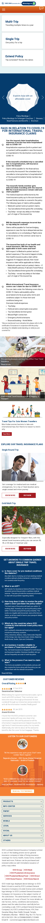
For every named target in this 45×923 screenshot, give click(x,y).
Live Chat (41, 8)
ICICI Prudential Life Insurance (22, 873)
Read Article (6, 364)
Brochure (34, 121)
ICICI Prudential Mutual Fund (16, 876)
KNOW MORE (10, 495)
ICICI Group (17, 870)
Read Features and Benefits (17, 121)
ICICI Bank (28, 870)
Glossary (39, 118)
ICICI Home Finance (14, 879)
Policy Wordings (22, 116)
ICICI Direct (35, 876)
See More (6, 434)
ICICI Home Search (31, 879)
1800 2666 (13, 3)
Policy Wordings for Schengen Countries (17, 118)
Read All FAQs (7, 673)
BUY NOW (27, 495)
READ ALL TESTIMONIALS (22, 791)
